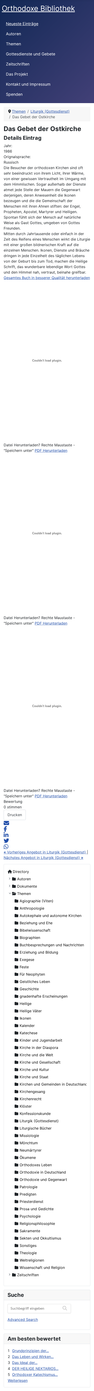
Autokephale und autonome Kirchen (50, 915)
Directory (21, 871)
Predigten (28, 1194)
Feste (24, 967)
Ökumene (28, 1157)
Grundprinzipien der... (30, 1350)
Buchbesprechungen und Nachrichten (52, 945)
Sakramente (30, 1231)
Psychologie (30, 1216)
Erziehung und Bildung (39, 952)
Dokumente (27, 886)
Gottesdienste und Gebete (30, 54)
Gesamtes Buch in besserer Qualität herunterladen (47, 277)
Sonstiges (28, 1245)
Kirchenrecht (31, 1099)
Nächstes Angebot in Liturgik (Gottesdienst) (43, 857)
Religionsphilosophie (37, 1223)
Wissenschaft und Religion (42, 1267)
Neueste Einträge (22, 23)
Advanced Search (23, 1319)
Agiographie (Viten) (36, 901)
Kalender (27, 1025)
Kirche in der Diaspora (39, 1047)
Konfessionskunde (35, 1113)
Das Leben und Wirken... (33, 1356)
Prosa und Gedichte (37, 1209)
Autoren (13, 33)
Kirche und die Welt (36, 1055)
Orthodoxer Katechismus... (35, 1374)
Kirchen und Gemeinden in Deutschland (53, 1084)
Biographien (30, 937)
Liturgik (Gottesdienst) (39, 1121)
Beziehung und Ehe (36, 923)
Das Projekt (17, 74)
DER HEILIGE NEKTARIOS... (35, 1368)
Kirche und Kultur (34, 1069)
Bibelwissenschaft (35, 930)
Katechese (28, 1033)
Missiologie (29, 1135)
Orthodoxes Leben (36, 1165)
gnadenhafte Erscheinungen (44, 996)
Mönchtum (29, 1143)
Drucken (15, 814)
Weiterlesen (18, 1380)
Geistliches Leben (35, 981)
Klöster (26, 1106)
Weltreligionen (32, 1260)
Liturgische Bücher (36, 1128)
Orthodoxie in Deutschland (43, 1172)
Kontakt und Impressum (28, 84)
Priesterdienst (31, 1201)
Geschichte (29, 989)
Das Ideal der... (24, 1362)
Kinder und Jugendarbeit (41, 1040)
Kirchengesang (32, 1091)
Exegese (27, 959)
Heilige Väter (31, 1011)
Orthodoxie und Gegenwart (43, 1179)
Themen (13, 43)
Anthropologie (32, 908)
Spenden (14, 94)
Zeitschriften (17, 64)
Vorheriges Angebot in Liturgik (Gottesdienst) (45, 852)
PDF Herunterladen (51, 450)
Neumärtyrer (31, 1150)
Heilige (25, 1003)
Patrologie (28, 1187)
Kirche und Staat (34, 1077)
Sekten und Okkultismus (40, 1238)
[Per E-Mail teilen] (6, 822)
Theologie (28, 1253)
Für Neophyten (32, 974)
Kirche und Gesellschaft (40, 1062)
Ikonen (25, 1018)
